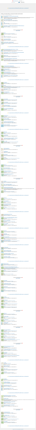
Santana (6, 36)
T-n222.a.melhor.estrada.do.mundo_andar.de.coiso (10, 349)
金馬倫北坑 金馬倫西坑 (6, 118)
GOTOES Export (6, 151)
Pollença (13, 264)
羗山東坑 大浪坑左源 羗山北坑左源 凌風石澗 (9, 346)
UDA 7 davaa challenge (6, 148)
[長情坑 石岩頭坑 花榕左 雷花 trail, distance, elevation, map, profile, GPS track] (2, 330)
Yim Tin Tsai (12, 168)
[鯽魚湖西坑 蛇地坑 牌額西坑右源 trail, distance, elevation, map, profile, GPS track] (2, 172)
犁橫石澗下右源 (5, 286)
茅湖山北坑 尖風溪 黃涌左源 (7, 220)
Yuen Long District (9, 237)
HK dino (5, 85)
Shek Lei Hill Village (15, 99)
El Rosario (6, 26)
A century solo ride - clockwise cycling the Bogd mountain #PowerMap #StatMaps (14, 52)
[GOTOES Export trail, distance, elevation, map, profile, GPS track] (2, 152)
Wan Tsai (11, 323)
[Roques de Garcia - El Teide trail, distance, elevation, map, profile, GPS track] (2, 90)
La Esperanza (8, 26)
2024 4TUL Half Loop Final (7, 240)
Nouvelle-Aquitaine (7, 122)
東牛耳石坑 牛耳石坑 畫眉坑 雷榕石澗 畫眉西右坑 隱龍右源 (10, 217)
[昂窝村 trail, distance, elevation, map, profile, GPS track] (2, 307)
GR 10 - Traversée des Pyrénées (8, 184)
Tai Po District (9, 165)
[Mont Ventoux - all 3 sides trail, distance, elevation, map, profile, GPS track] (2, 257)
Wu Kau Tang (11, 287)
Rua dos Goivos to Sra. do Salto (8, 385)
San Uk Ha (14, 290)
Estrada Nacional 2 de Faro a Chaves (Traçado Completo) (11, 75)
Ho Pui (11, 300)
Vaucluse (12, 257)
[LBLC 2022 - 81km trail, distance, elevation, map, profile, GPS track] (2, 399)
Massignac (12, 122)
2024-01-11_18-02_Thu (7, 365)
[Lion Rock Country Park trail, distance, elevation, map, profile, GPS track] (2, 413)
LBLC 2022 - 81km (6, 398)
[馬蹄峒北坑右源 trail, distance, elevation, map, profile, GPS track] (2, 301)
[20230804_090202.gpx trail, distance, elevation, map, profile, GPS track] (2, 383)
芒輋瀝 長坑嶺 (5, 352)
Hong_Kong (5, 233)
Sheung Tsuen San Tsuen (16, 267)
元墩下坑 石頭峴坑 (6, 223)
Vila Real (6, 23)
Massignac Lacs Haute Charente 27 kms (9, 121)
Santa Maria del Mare (15, 125)
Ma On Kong (14, 300)
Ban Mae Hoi (7, 379)
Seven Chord (5, 280)
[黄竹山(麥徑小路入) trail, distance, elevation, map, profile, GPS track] (2, 320)
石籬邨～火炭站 (5, 368)
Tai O (11, 92)
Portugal (4, 23)
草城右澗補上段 (5, 418)
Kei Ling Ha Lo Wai (15, 330)
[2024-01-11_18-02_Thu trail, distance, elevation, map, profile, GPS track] (2, 366)
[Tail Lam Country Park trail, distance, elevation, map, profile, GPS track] (2, 238)
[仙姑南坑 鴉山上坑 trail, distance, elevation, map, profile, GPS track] (2, 116)
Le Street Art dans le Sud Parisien (8, 214)
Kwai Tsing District (9, 99)
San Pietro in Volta (11, 125)
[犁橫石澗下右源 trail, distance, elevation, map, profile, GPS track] (2, 287)
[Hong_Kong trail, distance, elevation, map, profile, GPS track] (2, 234)
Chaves (8, 23)
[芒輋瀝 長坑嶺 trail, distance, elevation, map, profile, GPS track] (2, 353)
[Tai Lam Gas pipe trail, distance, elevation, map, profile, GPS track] (2, 103)
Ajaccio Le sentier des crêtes (7, 250)
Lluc (14, 66)
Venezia (7, 125)
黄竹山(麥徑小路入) (6, 319)
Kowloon (8, 234)
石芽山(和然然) (5, 421)
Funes (8, 366)
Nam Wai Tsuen (15, 237)
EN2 (4, 22)
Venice (9, 125)
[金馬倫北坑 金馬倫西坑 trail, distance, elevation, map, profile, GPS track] (2, 119)
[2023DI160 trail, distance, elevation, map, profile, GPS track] (2, 380)
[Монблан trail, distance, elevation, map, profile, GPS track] (2, 182)
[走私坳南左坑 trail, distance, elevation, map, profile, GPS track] (2, 83)
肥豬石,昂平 (5, 313)
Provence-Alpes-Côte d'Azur (8, 257)
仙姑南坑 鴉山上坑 (6, 115)
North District (9, 287)
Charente (10, 122)
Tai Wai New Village (12, 191)
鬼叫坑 (4, 289)
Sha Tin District (9, 33)
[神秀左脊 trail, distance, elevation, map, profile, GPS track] (2, 191)
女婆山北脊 (5, 230)
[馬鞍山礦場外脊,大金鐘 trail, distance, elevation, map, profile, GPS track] (2, 416)
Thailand (4, 379)
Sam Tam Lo (14, 287)
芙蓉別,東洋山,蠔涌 (6, 316)
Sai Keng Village (11, 330)
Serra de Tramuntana (10, 66)
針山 (4, 273)
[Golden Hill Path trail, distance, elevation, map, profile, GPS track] (2, 100)
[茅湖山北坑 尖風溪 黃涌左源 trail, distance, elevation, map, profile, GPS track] (2, 221)
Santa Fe (7, 366)
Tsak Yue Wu (12, 171)
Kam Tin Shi (12, 237)
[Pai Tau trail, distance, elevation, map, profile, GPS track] (2, 271)
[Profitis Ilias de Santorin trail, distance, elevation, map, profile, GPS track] (2, 106)
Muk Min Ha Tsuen (12, 339)
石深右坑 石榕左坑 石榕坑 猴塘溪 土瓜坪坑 (9, 108)
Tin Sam (11, 198)
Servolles (14, 122)
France (4, 122)
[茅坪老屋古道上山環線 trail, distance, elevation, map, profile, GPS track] (2, 334)
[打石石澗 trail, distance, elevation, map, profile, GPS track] (2, 363)
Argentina (5, 366)
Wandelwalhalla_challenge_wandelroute (9, 253)
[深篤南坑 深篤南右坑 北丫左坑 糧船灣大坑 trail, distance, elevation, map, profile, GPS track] (2, 175)
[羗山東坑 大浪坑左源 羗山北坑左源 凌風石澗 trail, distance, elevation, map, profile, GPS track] (2, 347)
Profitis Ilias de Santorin (7, 105)
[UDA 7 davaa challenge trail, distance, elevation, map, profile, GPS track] (2, 149)
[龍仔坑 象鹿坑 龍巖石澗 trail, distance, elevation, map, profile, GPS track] (2, 93)
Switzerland (5, 405)
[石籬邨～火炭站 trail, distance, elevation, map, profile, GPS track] (2, 369)
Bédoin (13, 257)
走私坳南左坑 (5, 82)
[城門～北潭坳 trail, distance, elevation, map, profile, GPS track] (2, 142)
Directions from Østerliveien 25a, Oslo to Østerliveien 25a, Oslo (11, 355)
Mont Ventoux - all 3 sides (7, 256)
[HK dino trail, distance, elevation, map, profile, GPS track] (2, 86)
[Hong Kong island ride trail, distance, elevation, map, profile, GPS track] (2, 70)
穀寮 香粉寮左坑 (6, 154)
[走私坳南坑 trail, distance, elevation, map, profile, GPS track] (2, 298)
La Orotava (6, 89)
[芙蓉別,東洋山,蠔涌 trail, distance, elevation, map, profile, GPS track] (2, 317)
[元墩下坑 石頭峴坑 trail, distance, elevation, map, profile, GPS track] (2, 224)
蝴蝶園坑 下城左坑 (6, 55)
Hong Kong (6, 33)
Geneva (7, 405)
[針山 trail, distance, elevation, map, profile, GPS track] (2, 274)
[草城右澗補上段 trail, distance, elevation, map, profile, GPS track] (2, 419)
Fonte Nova (10, 39)
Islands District (9, 92)
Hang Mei (13, 92)
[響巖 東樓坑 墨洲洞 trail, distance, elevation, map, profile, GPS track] (2, 323)
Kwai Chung (12, 99)
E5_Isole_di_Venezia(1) (7, 124)
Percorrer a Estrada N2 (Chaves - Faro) (8, 388)
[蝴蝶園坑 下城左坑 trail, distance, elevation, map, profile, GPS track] (2, 56)
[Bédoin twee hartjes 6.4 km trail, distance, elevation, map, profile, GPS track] (2, 73)
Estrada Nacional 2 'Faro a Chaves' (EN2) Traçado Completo (11, 16)
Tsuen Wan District (9, 339)
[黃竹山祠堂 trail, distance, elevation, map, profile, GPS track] (2, 208)
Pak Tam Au (11, 165)
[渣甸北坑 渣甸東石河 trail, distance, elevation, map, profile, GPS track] (2, 202)
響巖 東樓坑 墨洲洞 (6, 322)
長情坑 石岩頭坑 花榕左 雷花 (7, 329)
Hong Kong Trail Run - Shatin (7, 283)
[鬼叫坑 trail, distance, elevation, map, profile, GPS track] (2, 290)
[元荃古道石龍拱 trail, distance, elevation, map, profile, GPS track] (2, 304)
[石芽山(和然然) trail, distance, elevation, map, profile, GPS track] (2, 422)
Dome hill (5, 157)
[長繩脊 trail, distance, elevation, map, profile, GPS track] (2, 34)
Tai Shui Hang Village (12, 231)
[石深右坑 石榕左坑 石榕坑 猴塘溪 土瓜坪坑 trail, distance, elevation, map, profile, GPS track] (2, 109)
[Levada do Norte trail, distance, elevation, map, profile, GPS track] (2, 136)
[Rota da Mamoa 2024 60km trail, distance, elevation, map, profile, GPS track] (2, 40)
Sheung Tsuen (12, 267)
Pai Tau (5, 270)
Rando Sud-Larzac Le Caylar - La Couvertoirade (9, 395)
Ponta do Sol (7, 135)
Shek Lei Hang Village (16, 369)
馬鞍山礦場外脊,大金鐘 (6, 415)
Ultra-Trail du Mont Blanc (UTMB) (8, 19)
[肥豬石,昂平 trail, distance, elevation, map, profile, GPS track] (2, 314)
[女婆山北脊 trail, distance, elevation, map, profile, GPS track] (2, 231)
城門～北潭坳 (5, 141)
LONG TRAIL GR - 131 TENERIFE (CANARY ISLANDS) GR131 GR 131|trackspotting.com (14, 25)
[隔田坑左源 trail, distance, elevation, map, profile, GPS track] (2, 199)
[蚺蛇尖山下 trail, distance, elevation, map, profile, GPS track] (2, 165)
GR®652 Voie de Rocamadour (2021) (8, 187)
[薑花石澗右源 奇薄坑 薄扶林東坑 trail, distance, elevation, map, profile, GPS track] (2, 205)
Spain (4, 26)
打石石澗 (5, 362)
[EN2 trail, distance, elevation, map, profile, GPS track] (2, 23)
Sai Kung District (9, 168)
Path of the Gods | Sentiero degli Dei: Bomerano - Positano (11, 49)
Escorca (13, 66)
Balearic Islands (6, 66)
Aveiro (6, 39)
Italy (4, 125)
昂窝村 (4, 306)
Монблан (5, 181)
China (4, 33)
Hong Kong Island (9, 69)
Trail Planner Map (6, 247)
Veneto (5, 125)
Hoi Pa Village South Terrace (17, 339)
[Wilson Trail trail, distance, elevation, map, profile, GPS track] (2, 133)
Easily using (18, 46)
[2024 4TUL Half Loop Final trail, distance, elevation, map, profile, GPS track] (2, 241)
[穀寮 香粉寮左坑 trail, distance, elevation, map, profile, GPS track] (2, 155)
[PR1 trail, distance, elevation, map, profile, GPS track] (2, 37)
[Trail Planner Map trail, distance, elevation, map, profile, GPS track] (2, 248)
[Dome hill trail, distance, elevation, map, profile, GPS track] (2, 158)
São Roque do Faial (9, 36)
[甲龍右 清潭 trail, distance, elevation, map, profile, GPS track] (2, 373)
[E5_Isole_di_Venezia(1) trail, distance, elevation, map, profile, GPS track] (2, 125)
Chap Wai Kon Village (12, 33)
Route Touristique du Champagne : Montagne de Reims (10, 58)
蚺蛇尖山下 (5, 164)
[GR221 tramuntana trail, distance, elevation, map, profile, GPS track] (2, 265)
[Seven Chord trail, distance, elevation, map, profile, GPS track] (2, 281)
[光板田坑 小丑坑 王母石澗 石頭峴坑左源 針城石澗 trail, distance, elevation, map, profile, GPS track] (2, 340)
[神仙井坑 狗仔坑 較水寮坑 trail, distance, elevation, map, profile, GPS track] (2, 169)
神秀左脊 (5, 190)
